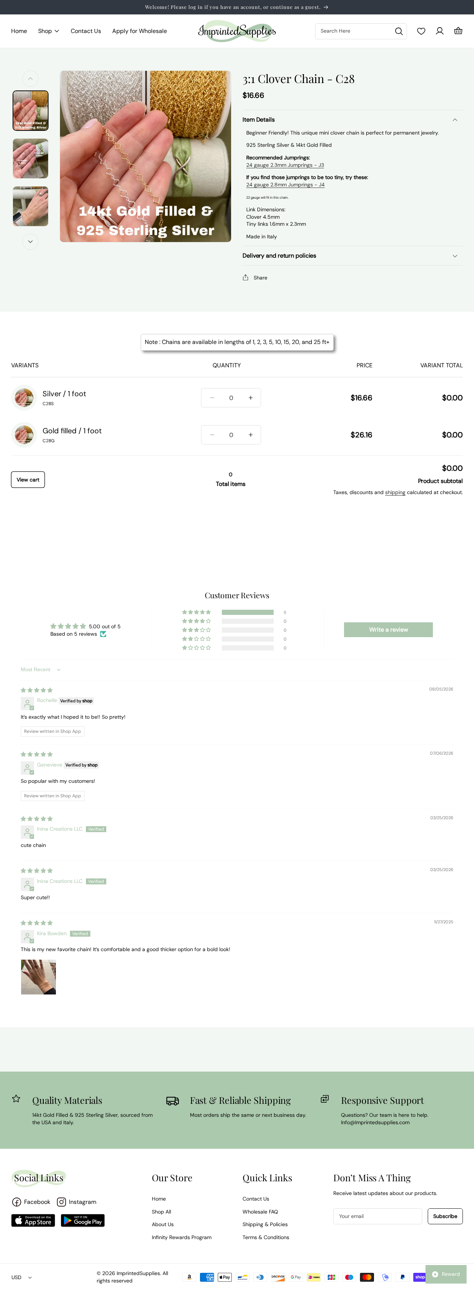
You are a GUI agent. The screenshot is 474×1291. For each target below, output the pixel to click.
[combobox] (361, 31)
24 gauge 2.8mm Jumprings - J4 (285, 184)
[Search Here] (399, 31)
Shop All (161, 1211)
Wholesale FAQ (260, 1211)
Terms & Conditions (266, 1237)
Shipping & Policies (265, 1224)
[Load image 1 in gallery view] (31, 110)
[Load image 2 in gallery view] (31, 158)
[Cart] (458, 31)
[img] (37, 690)
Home (159, 1198)
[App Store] (33, 1220)
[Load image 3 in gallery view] (31, 206)
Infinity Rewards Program (181, 1237)
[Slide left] (30, 78)
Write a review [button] (388, 629)
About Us (163, 1224)
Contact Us (256, 1198)
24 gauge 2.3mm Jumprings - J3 (285, 165)
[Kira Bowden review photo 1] (38, 977)
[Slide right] (30, 242)
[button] (49, 31)
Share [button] (260, 277)
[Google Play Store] (83, 1220)
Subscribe (445, 1216)
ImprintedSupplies (138, 1273)
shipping (395, 492)
